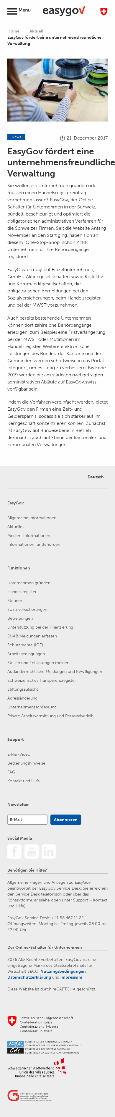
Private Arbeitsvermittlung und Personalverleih (50, 715)
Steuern (14, 600)
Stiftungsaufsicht (22, 689)
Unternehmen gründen (28, 582)
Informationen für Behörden (33, 544)
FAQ (11, 772)
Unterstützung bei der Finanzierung (40, 627)
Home (13, 31)
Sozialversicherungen (27, 609)
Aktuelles (15, 526)
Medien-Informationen (28, 535)
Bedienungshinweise (26, 763)
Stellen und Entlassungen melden (38, 662)
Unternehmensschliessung (32, 707)
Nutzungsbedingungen (63, 971)
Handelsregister (22, 591)
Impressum (71, 977)
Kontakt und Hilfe (23, 780)
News (16, 137)
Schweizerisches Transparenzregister (41, 680)
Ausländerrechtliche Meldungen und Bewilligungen (54, 671)
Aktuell (36, 31)
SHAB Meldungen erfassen (32, 636)
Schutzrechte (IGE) (25, 644)
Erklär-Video (18, 754)
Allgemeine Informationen (31, 517)
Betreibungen (20, 618)
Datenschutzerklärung (29, 977)
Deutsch (96, 477)
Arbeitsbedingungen (26, 653)
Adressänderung (22, 698)
